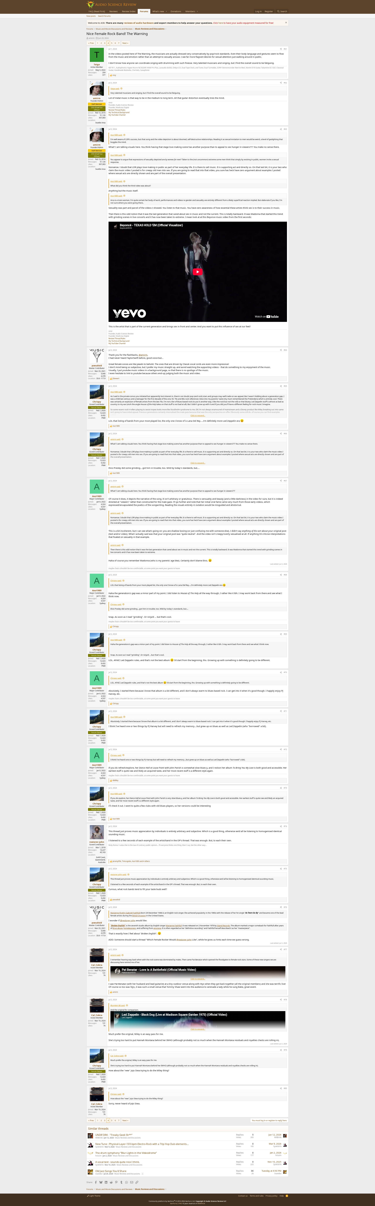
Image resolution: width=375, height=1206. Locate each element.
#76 (285, 907)
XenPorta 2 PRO (176, 1203)
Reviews (113, 11)
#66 (285, 433)
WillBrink (99, 1138)
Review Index (128, 11)
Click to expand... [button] (198, 415)
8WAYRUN (201, 1203)
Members (190, 11)
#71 (285, 711)
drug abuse (118, 928)
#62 (285, 82)
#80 (285, 1088)
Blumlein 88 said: (117, 1005)
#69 (285, 634)
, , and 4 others (131, 861)
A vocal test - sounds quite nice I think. (117, 1162)
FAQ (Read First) (97, 11)
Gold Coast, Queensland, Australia (100, 859)
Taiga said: (114, 88)
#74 (285, 826)
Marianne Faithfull (174, 925)
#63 (285, 129)
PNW (103, 418)
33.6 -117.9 (100, 378)
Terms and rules (257, 1195)
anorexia (157, 928)
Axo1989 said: (116, 135)
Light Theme (94, 1195)
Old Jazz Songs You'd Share (110, 1171)
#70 (285, 672)
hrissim (98, 1156)
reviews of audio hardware (139, 22)
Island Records (223, 925)
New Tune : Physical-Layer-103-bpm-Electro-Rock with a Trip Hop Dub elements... (142, 1144)
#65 (285, 386)
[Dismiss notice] (285, 22)
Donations (176, 11)
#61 (285, 49)
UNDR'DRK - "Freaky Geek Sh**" (114, 1135)
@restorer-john (127, 920)
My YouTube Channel (117, 115)
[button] (166, 11)
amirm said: (115, 439)
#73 (285, 788)
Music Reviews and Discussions (128, 1138)
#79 (285, 1050)
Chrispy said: (115, 580)
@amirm (143, 354)
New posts (91, 16)
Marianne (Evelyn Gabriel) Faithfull (125, 912)
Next (124, 43)
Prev (92, 43)
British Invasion (139, 915)
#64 (285, 350)
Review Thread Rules (117, 110)
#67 (285, 480)
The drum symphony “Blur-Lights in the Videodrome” (126, 1153)
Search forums (104, 16)
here (221, 22)
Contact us (243, 1195)
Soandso (98, 1173)
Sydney (102, 509)
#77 (285, 949)
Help (282, 1195)
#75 (285, 868)
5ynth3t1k (99, 1147)
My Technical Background (119, 112)
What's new (158, 11)
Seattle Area (100, 122)
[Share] (281, 49)
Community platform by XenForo (172, 1201)
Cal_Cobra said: (117, 1055)
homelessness (129, 928)
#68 (285, 575)
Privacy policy (271, 1195)
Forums (144, 11)
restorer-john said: (118, 874)
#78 (285, 999)
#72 (285, 749)
